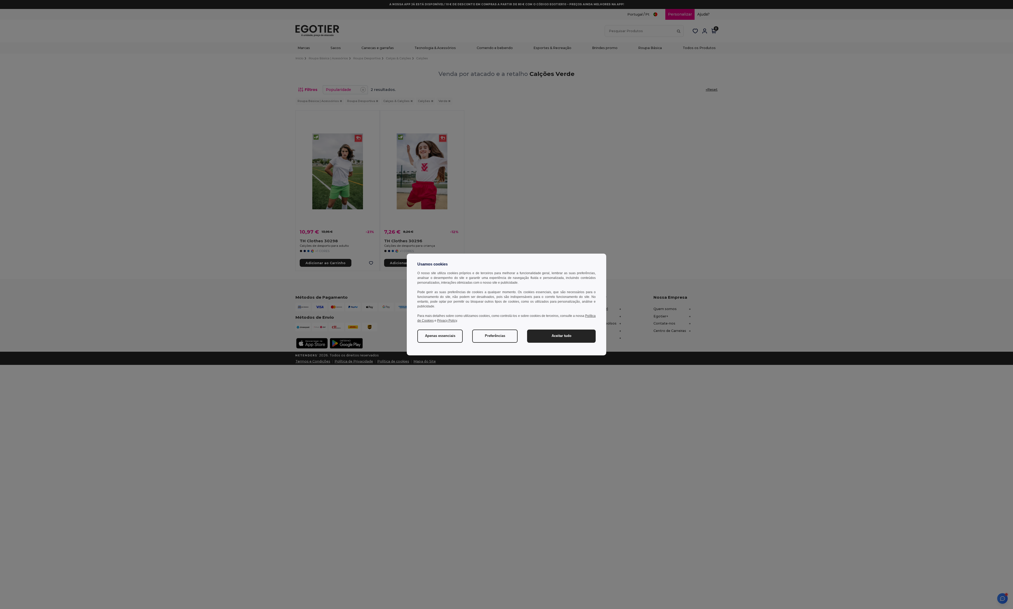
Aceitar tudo (561, 336)
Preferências (495, 336)
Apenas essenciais (440, 336)
